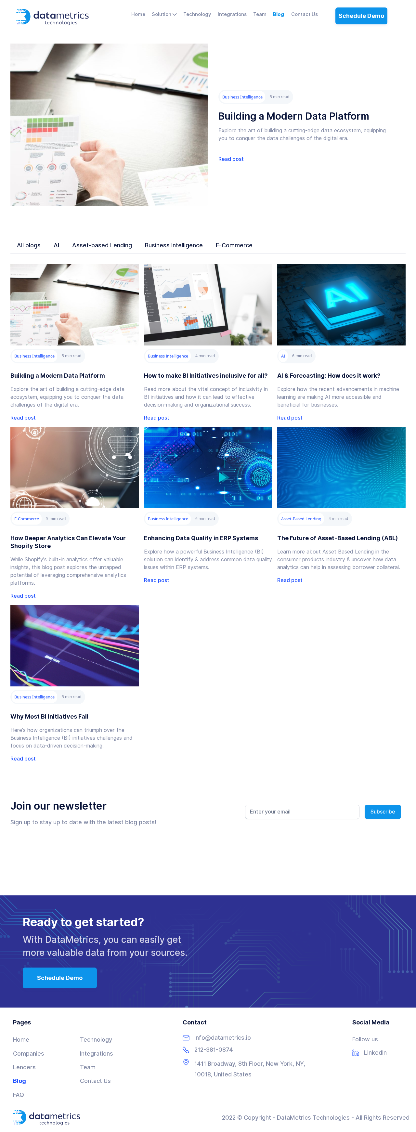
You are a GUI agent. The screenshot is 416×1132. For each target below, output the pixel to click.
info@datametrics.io (222, 1037)
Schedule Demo (361, 15)
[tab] (28, 245)
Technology (96, 1039)
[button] (164, 15)
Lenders (24, 1067)
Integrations (96, 1053)
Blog (19, 1080)
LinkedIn (375, 1052)
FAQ (18, 1094)
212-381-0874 (213, 1050)
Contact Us (95, 1080)
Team (88, 1067)
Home (21, 1039)
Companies (28, 1053)
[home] (52, 17)
